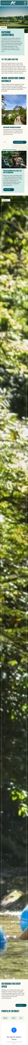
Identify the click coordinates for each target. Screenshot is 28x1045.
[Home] (9, 3)
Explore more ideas (18, 142)
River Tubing (5, 200)
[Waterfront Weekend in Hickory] (14, 116)
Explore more (7, 189)
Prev (2, 142)
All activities (20, 1005)
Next (7, 142)
